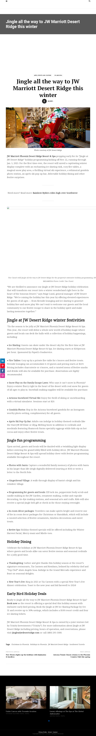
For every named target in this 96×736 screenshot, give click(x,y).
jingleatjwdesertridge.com (25, 632)
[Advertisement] (48, 51)
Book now (12, 603)
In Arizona (58, 75)
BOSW (50, 101)
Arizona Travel (55, 716)
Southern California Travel (15, 713)
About (50, 732)
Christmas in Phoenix (20, 644)
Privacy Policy (43, 732)
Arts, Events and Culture (42, 75)
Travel (27, 713)
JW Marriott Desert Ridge (58, 644)
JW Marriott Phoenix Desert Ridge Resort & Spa (31, 156)
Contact (55, 732)
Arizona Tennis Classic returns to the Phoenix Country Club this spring (71, 656)
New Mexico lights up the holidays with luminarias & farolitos (26, 656)
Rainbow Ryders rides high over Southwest (55, 193)
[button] (45, 720)
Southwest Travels (77, 644)
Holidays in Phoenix (38, 644)
